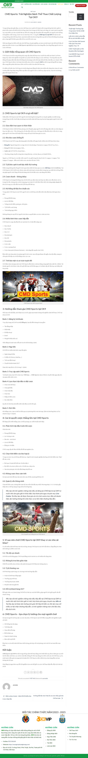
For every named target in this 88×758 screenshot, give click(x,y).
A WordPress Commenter (76, 67)
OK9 (22, 4)
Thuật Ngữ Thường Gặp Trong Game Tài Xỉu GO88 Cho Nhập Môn (76, 31)
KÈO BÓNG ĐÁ (52, 4)
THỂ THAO (60, 4)
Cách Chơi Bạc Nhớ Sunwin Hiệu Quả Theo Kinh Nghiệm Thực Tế (77, 44)
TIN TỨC (71, 4)
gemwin (54, 755)
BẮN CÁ (66, 4)
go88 (58, 755)
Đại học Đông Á (39, 755)
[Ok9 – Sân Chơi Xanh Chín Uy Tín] (9, 5)
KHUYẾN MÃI (36, 4)
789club (62, 755)
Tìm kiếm (71, 12)
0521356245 (12, 741)
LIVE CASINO (44, 4)
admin (39, 22)
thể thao (47, 168)
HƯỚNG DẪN (28, 4)
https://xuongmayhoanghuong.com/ (19, 744)
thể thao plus (48, 755)
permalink (45, 678)
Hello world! (76, 70)
